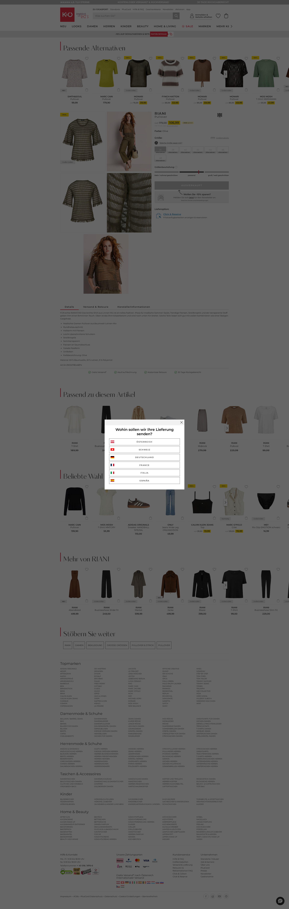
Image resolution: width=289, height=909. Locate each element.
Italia (144, 473)
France (144, 465)
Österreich (144, 442)
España (144, 480)
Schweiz (144, 449)
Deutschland (144, 457)
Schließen (181, 422)
